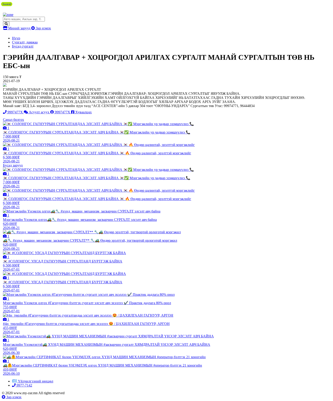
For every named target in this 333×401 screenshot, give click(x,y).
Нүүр (16, 38)
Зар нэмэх (43, 28)
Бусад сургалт (23, 46)
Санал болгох (13, 120)
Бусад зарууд (13, 165)
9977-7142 (24, 385)
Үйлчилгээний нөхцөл (35, 381)
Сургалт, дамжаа (25, 42)
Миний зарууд (19, 28)
